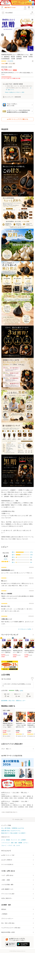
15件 (21, 690)
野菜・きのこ (24, 792)
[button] (33, 61)
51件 (5, 559)
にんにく (3, 794)
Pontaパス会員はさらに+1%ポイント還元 (14, 92)
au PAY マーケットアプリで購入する (17, 119)
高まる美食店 (15, 801)
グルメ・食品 (15, 792)
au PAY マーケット (5, 792)
